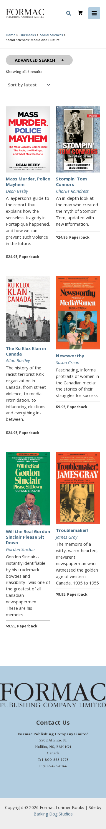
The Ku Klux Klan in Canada (26, 351)
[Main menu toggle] (94, 13)
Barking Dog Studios (53, 814)
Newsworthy (70, 356)
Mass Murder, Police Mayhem (28, 181)
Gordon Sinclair (20, 549)
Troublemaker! (72, 530)
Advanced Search (35, 60)
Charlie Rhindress (72, 191)
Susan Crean (67, 362)
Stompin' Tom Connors (71, 181)
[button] (69, 14)
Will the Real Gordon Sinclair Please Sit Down (28, 536)
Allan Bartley (18, 360)
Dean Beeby (17, 191)
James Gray (66, 537)
